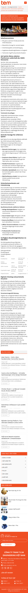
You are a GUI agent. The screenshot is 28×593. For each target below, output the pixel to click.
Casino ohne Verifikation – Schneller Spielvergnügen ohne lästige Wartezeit (13, 374)
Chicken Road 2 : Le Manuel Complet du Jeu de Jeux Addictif (13, 390)
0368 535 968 (10, 563)
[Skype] (5, 568)
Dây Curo (5, 474)
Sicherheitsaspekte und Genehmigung (12, 48)
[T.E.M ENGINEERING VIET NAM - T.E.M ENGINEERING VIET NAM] (6, 3)
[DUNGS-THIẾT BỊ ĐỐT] (4, 510)
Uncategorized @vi (12, 7)
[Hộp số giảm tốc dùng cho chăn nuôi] (4, 500)
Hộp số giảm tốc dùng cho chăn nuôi (17, 500)
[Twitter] (11, 568)
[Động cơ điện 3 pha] (4, 518)
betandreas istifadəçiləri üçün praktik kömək (13, 405)
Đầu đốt (5, 467)
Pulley (4, 470)
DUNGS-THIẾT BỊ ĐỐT (14, 509)
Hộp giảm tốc (6, 461)
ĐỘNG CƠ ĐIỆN (6, 457)
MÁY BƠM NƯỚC (7, 464)
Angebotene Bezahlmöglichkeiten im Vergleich (14, 50)
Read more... (5, 367)
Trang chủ (3, 7)
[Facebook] (2, 568)
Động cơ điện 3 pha (14, 517)
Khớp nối (5, 477)
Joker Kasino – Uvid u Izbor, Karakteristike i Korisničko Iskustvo (12, 358)
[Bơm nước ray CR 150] (4, 491)
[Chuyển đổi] (25, 458)
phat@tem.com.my (11, 565)
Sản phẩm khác (7, 480)
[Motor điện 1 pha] (4, 526)
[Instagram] (8, 568)
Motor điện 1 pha (13, 525)
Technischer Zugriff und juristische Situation (14, 53)
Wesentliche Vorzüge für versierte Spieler (13, 45)
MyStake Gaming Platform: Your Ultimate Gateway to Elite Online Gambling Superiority (12, 422)
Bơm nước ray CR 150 (15, 490)
